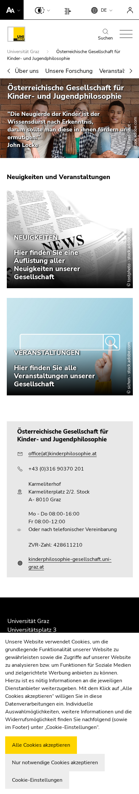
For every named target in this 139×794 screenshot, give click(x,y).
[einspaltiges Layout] (69, 9)
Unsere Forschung (69, 71)
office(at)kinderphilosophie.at (62, 453)
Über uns (27, 71)
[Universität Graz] (16, 35)
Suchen (105, 38)
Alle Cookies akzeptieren (41, 745)
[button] (12, 9)
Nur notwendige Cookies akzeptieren (55, 762)
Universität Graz (23, 52)
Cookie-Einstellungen (37, 780)
